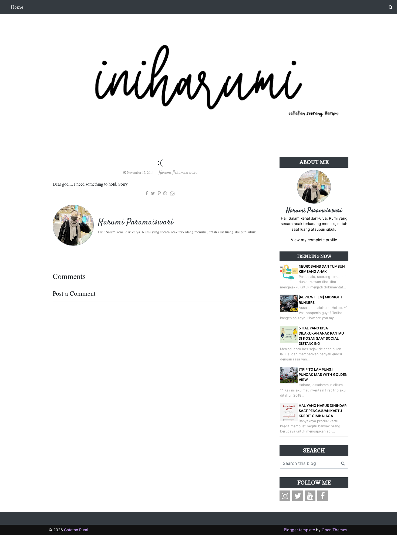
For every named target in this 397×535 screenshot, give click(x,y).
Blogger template (299, 529)
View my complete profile (314, 239)
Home (17, 7)
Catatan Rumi (76, 529)
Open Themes (334, 529)
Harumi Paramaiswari (314, 210)
